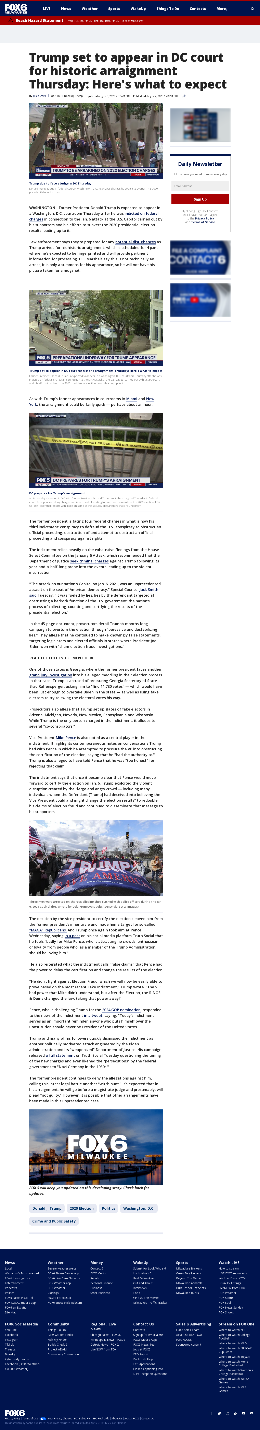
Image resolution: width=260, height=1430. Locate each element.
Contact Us (143, 1324)
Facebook (11, 1335)
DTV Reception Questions (150, 1374)
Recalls (95, 1278)
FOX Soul (225, 1302)
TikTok (9, 1344)
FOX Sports (226, 1298)
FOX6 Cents (98, 1273)
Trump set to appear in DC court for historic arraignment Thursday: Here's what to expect (95, 371)
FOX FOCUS (184, 1340)
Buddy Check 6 (57, 1344)
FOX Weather (56, 1288)
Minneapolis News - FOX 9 (107, 1340)
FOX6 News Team (145, 1344)
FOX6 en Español (16, 1307)
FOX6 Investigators (17, 1278)
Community (58, 1324)
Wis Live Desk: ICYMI (232, 1278)
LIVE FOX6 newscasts (233, 1273)
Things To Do (57, 1330)
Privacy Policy (204, 218)
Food (136, 1293)
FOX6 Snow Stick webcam (65, 1302)
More (221, 8)
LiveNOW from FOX (232, 1288)
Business (96, 1288)
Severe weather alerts (62, 1268)
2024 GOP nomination (121, 1009)
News (10, 1262)
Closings (53, 1293)
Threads (10, 1349)
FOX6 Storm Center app (63, 1273)
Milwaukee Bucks (187, 1293)
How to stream (229, 1268)
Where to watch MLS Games (232, 1389)
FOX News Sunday (231, 1307)
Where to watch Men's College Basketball (233, 1363)
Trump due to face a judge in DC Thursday (60, 183)
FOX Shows (226, 1312)
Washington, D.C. (139, 1208)
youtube (243, 1413)
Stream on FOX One (237, 1324)
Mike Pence (66, 737)
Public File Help (143, 1359)
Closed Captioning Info (148, 1369)
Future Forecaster (59, 1298)
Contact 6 (96, 1268)
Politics (108, 1208)
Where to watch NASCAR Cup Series (235, 1350)
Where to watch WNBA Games (234, 1380)
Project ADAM (57, 1349)
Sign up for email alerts (148, 1335)
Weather (56, 1262)
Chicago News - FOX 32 (105, 1335)
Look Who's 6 (142, 1273)
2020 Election (82, 1208)
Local (8, 1268)
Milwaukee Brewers (189, 1268)
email (252, 1413)
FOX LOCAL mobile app (20, 1302)
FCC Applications (144, 1364)
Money (96, 1262)
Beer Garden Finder (60, 1335)
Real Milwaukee (143, 1278)
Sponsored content (188, 1344)
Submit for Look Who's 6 (149, 1268)
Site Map (10, 1312)
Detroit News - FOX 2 (104, 1344)
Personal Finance (101, 1283)
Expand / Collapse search (252, 9)
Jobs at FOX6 (141, 1349)
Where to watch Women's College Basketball (236, 1372)
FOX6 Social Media (21, 1324)
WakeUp (140, 1262)
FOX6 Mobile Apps (145, 1340)
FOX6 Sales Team (187, 1330)
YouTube (11, 1330)
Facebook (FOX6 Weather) (22, 1364)
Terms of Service (203, 222)
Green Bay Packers (188, 1273)
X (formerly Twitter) (17, 1359)
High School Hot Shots (191, 1288)
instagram (227, 1413)
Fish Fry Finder (57, 1340)
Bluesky (10, 1354)
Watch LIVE (229, 1262)
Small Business (100, 1293)
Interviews (140, 1288)
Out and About (143, 1283)
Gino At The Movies (146, 1298)
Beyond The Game (188, 1278)
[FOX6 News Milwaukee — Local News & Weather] (18, 9)
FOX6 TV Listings (230, 1283)
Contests (139, 1330)
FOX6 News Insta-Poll (19, 1298)
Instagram (11, 1340)
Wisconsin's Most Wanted (22, 1273)
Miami (131, 398)
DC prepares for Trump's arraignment (57, 493)
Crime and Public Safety (54, 1221)
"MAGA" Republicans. (48, 930)
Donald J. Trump (73, 96)
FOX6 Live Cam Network (64, 1278)
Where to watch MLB (233, 1343)
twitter (219, 1413)
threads (235, 1413)
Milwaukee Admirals (189, 1283)
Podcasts (11, 1288)
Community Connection (63, 1354)
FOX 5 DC (55, 96)
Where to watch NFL (232, 1330)
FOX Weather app (59, 1283)
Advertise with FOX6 (189, 1335)
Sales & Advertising (193, 1324)
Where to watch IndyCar (234, 1357)
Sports (182, 1262)
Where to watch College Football (234, 1336)
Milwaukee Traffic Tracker (150, 1302)
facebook (211, 1413)
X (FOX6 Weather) (16, 1369)
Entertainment (14, 1283)
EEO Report (140, 1354)
